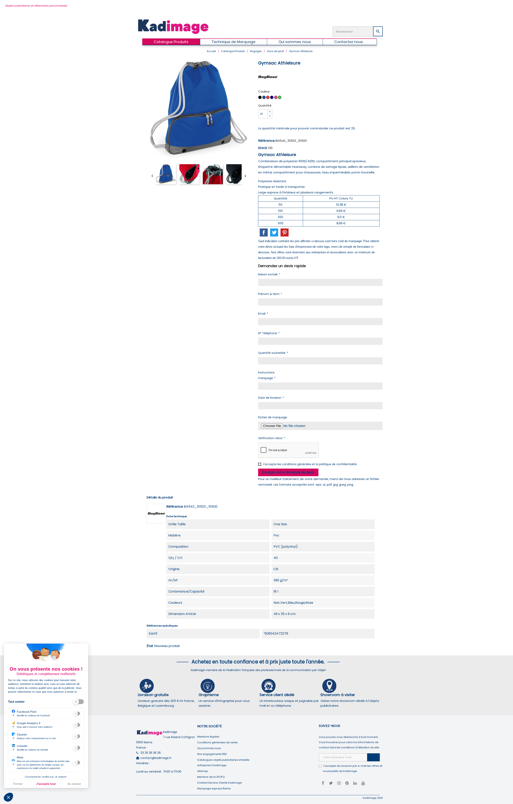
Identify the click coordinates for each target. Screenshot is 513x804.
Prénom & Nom (270, 294)
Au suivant (74, 783)
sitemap (202, 771)
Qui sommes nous (209, 748)
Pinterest (285, 232)
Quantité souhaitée (273, 353)
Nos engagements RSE (212, 754)
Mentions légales (208, 737)
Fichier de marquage (272, 417)
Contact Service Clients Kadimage (219, 783)
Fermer (18, 783)
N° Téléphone (268, 333)
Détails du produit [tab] (160, 497)
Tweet (274, 232)
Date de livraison (271, 398)
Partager (264, 232)
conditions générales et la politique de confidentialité (319, 464)
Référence (266, 140)
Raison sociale (269, 274)
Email (263, 314)
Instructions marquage (266, 375)
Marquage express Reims (214, 788)
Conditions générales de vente (217, 742)
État (150, 646)
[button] (8, 797)
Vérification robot (271, 438)
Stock (262, 148)
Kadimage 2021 (373, 798)
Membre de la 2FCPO (211, 777)
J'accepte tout (46, 783)
